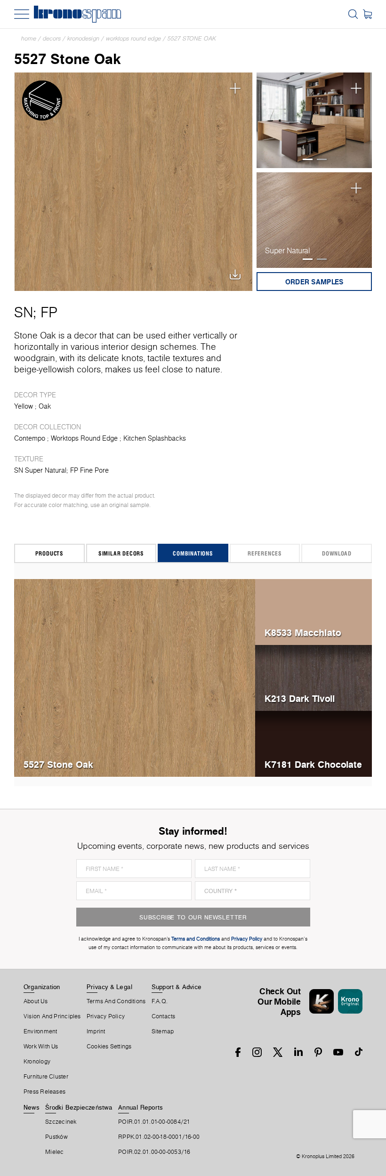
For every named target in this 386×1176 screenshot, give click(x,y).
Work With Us (41, 1046)
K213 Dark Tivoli (300, 698)
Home (28, 38)
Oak (45, 406)
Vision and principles (52, 1016)
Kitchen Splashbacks (154, 438)
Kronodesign (83, 38)
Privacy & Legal (109, 986)
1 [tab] (308, 159)
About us (36, 1001)
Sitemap (163, 1031)
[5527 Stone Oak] (133, 181)
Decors (52, 38)
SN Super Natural (40, 470)
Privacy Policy (106, 1016)
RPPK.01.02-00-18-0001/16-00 (159, 1137)
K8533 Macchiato (303, 632)
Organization (42, 986)
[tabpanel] (314, 120)
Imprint (96, 1031)
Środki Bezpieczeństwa (79, 1107)
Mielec (54, 1152)
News (32, 1107)
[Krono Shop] (367, 14)
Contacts (164, 1016)
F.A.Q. (160, 1001)
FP (48, 312)
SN (23, 312)
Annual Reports (140, 1107)
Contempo (29, 438)
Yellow (23, 406)
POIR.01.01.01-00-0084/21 (154, 1122)
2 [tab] (322, 159)
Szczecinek (60, 1122)
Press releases (44, 1091)
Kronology (37, 1061)
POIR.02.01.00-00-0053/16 (154, 1152)
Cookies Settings (109, 1046)
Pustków (56, 1137)
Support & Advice (177, 986)
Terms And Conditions (116, 1001)
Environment (40, 1031)
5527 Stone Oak (192, 38)
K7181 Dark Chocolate (313, 764)
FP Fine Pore (89, 470)
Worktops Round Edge (133, 38)
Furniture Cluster (46, 1076)
